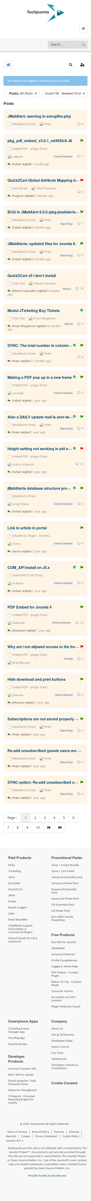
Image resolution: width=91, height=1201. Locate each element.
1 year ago (39, 401)
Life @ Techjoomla (62, 1034)
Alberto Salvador (24, 291)
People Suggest (17, 907)
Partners (59, 1131)
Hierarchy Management (22, 1090)
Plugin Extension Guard (65, 1006)
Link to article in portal (27, 527)
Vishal (16, 164)
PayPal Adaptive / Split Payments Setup (22, 1082)
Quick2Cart (15, 889)
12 (81, 464)
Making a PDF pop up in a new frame (39, 377)
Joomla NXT (13, 1140)
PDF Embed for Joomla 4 (29, 607)
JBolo (11, 895)
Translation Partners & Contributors (64, 1067)
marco (16, 551)
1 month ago (40, 164)
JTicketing (14, 871)
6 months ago (41, 259)
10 (38, 827)
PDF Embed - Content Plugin (64, 974)
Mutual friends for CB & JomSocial (23, 940)
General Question (63, 156)
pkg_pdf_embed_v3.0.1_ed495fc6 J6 (39, 140)
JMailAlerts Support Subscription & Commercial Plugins (20, 929)
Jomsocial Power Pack (64, 883)
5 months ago (44, 196)
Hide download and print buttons (36, 679)
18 (81, 289)
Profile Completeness (64, 960)
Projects (18, 196)
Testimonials (58, 1058)
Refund (67, 288)
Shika (11, 865)
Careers (25, 1136)
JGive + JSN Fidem (62, 871)
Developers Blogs (62, 1040)
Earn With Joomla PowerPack (62, 918)
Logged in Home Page (64, 966)
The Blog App (16, 1038)
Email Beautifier (18, 919)
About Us (57, 1028)
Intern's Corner (60, 1046)
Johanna (18, 703)
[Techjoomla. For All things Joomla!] (45, 13)
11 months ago (41, 361)
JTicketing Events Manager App (18, 1030)
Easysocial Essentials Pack (64, 891)
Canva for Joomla (62, 991)
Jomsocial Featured (63, 954)
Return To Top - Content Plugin (66, 983)
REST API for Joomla (21, 1074)
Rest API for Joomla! (63, 942)
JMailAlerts (58, 948)
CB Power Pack (60, 910)
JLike (11, 913)
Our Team (57, 1052)
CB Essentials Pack (62, 904)
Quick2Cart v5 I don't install (31, 275)
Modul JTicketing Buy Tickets (33, 310)
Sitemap (74, 1131)
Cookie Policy (70, 1136)
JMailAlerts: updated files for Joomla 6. (41, 243)
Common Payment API (22, 1068)
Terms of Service (17, 1131)
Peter (16, 361)
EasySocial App (17, 1044)
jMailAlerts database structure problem (41, 488)
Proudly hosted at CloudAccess (47, 1175)
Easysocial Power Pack (65, 898)
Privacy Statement (46, 1136)
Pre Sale (68, 658)
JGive (11, 877)
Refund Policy (40, 1131)
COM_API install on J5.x (28, 567)
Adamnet (18, 631)
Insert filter (54, 93)
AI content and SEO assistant (63, 999)
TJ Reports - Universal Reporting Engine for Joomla (21, 1099)
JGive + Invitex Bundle (65, 865)
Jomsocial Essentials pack (67, 877)
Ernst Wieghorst (23, 326)
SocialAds (14, 883)
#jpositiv (11, 1136)
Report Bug (66, 223)
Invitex (12, 901)
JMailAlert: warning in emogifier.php (39, 116)
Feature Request (64, 694)
